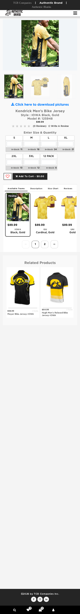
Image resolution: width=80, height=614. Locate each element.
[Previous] (8, 45)
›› (54, 244)
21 (73, 149)
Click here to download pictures (41, 104)
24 (55, 149)
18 (38, 149)
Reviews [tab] (68, 189)
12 (38, 168)
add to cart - (31, 176)
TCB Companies (22, 2)
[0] (28, 609)
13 (21, 168)
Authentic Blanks (41, 7)
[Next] (71, 45)
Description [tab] (36, 189)
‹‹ (26, 244)
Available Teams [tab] (16, 189)
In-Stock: (15, 149)
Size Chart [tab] (53, 189)
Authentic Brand (50, 3)
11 (21, 149)
